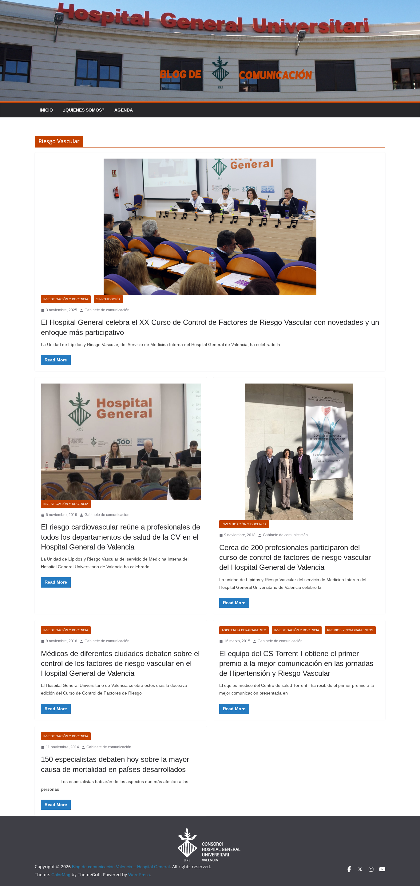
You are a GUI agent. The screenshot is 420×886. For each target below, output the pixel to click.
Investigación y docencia (65, 299)
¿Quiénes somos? (84, 110)
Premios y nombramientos (350, 630)
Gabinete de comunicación (107, 310)
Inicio (46, 110)
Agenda (123, 110)
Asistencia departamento (244, 630)
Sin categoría (108, 299)
